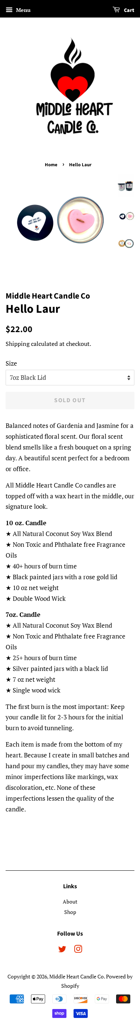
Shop (70, 911)
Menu (23, 9)
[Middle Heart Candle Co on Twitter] (62, 950)
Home (51, 164)
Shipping (17, 344)
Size (11, 363)
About (70, 901)
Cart (128, 10)
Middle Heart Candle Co (76, 976)
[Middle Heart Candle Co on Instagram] (78, 950)
